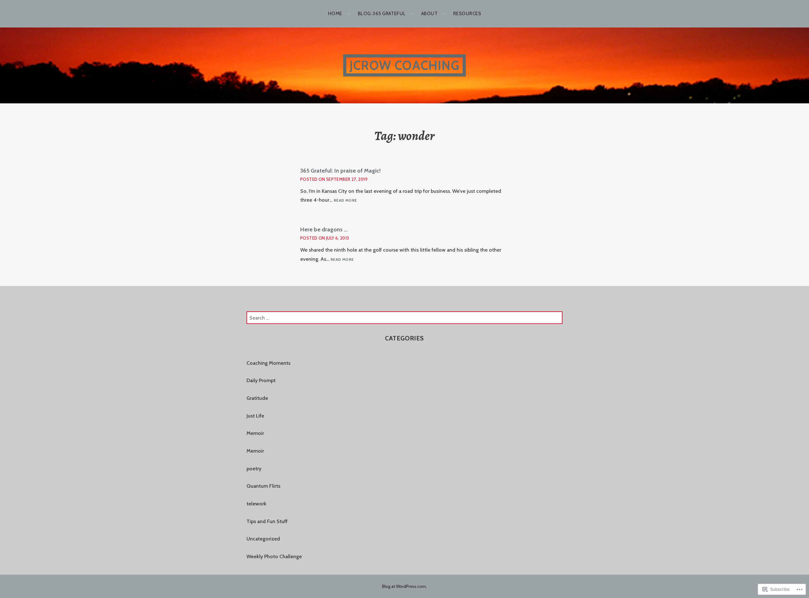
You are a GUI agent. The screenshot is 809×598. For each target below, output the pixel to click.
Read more (345, 200)
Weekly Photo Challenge (274, 556)
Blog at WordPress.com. (404, 586)
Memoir (255, 433)
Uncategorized (263, 539)
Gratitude (257, 398)
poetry (253, 469)
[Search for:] (404, 318)
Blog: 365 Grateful (382, 13)
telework (256, 504)
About (429, 13)
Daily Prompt (261, 380)
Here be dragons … (324, 229)
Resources (467, 13)
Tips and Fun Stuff (267, 521)
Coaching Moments (268, 363)
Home (335, 13)
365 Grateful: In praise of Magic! (340, 170)
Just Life (255, 416)
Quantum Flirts (263, 486)
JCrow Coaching (404, 65)
